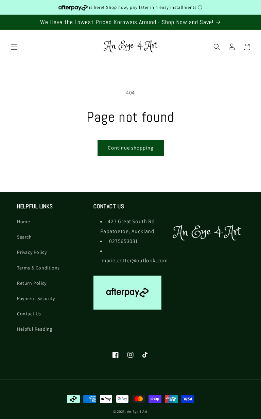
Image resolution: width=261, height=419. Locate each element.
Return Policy (32, 283)
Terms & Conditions (38, 268)
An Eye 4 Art (137, 411)
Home (23, 222)
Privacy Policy (32, 252)
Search (24, 237)
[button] (14, 46)
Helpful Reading (34, 329)
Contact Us (29, 314)
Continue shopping (131, 147)
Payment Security (36, 298)
